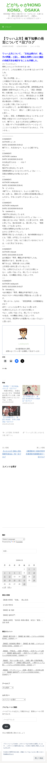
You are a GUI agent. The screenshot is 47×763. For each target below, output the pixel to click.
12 (9, 577)
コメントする (35, 46)
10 (34, 573)
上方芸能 (8, 432)
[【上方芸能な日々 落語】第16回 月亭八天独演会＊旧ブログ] (11, 411)
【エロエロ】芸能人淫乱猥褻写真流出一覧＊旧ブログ (11, 454)
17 (34, 577)
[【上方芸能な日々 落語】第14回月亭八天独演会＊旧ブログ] (31, 390)
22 (24, 580)
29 (24, 584)
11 (4, 577)
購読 (6, 726)
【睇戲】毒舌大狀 (8, 636)
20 (14, 580)
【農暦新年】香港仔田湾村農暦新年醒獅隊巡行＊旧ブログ (35, 454)
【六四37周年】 (8, 605)
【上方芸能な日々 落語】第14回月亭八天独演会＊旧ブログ (31, 398)
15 (24, 577)
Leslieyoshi (22, 46)
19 (9, 580)
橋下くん (9, 435)
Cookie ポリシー (8, 754)
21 (19, 580)
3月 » (9, 587)
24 (34, 580)
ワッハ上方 (30, 432)
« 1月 (4, 587)
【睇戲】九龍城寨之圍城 (11, 643)
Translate (19, 542)
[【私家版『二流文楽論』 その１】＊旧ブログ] (12, 394)
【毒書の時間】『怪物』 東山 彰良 (15, 600)
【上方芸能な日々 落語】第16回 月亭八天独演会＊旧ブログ (11, 419)
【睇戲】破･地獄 (8, 610)
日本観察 (16, 432)
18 (4, 580)
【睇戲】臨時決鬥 (8, 615)
